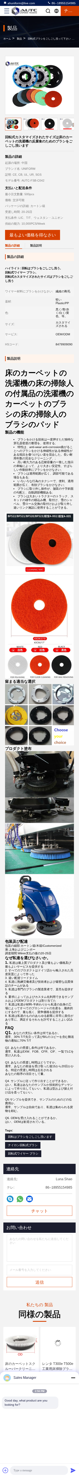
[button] (74, 125)
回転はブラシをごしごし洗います (30, 1136)
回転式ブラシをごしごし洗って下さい (49, 38)
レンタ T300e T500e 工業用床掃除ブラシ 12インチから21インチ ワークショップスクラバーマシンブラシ (20, 1366)
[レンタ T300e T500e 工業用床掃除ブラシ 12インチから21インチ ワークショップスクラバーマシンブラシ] (21, 1343)
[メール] (29, 1199)
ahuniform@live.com (21, 3)
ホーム (7, 38)
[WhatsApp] (20, 1199)
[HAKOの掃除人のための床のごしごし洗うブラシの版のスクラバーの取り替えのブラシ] (58, 1343)
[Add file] (5, 1470)
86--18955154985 (63, 3)
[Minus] (73, 1377)
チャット (39, 1211)
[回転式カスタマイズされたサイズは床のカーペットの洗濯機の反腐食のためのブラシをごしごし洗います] (39, 85)
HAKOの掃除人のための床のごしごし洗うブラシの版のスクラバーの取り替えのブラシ (57, 1366)
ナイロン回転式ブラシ (22, 1145)
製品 (19, 38)
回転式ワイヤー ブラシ (23, 1153)
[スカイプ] (10, 1199)
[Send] (73, 1470)
